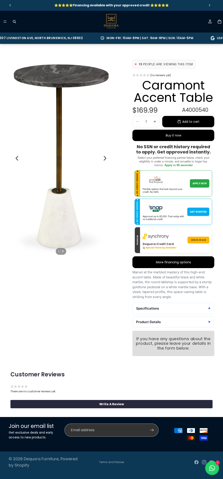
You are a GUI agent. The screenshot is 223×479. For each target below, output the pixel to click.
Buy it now (173, 135)
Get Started (198, 211)
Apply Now (200, 183)
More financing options (173, 262)
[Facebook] (196, 462)
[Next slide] (209, 5)
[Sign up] (152, 430)
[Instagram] (204, 462)
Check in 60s (198, 239)
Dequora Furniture (41, 459)
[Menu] (5, 22)
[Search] (14, 21)
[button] (151, 75)
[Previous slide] (10, 5)
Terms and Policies (111, 462)
